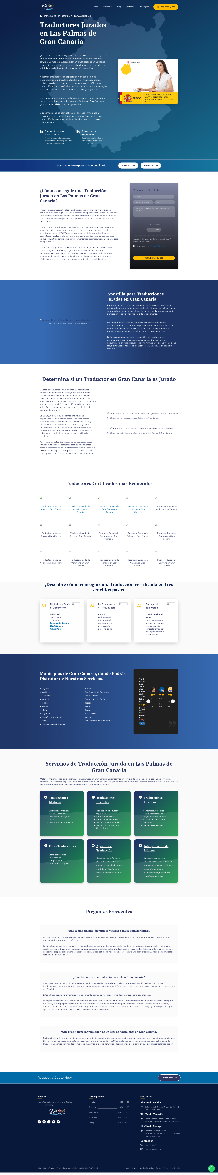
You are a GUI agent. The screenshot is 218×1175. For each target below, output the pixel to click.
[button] (211, 1168)
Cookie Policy (131, 1168)
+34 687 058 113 (151, 1145)
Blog (119, 7)
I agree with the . (150, 246)
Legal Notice (175, 1168)
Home (95, 7)
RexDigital (93, 1168)
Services (106, 7)
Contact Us (130, 7)
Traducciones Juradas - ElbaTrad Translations (142, 690)
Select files (154, 230)
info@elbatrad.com (153, 1149)
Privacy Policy (157, 246)
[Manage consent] (4, 1164)
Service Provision (147, 1168)
